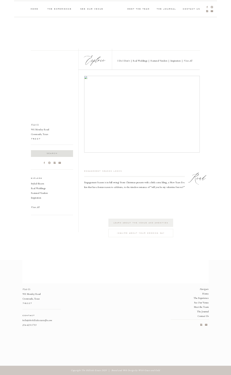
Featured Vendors (39, 192)
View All (188, 60)
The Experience (201, 297)
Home (205, 293)
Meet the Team (201, 306)
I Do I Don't (124, 60)
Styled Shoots (37, 183)
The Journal (203, 311)
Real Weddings (38, 188)
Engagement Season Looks (103, 171)
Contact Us (203, 316)
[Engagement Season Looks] (142, 114)
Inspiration (36, 197)
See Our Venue (201, 302)
